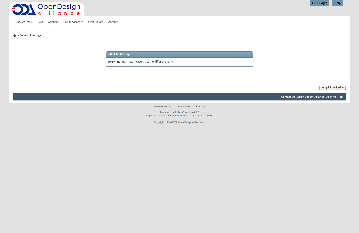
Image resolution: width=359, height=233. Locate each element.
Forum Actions (72, 21)
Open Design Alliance (310, 96)
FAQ (40, 21)
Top (340, 96)
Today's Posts (24, 21)
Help (337, 3)
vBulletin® (178, 112)
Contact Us (288, 96)
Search (111, 21)
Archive (331, 96)
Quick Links (94, 21)
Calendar (53, 21)
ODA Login (319, 3)
